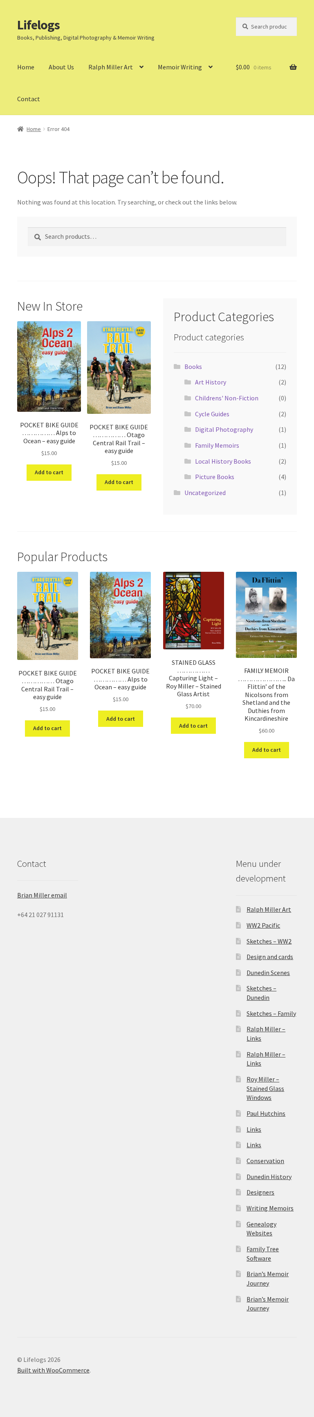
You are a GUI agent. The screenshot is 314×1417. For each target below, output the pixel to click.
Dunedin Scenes (268, 972)
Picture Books (214, 477)
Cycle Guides (212, 414)
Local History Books (223, 461)
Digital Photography (224, 429)
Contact (28, 99)
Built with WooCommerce (53, 1370)
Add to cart (49, 472)
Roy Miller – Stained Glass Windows (265, 1088)
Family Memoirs (217, 445)
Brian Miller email (42, 895)
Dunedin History (269, 1177)
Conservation (265, 1161)
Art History (210, 382)
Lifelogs (38, 25)
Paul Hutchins (266, 1113)
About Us (61, 67)
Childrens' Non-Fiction (226, 398)
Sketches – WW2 (269, 941)
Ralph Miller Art (110, 67)
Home (25, 67)
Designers (260, 1192)
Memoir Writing (180, 67)
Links (254, 1129)
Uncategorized (205, 493)
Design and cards (270, 957)
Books (193, 366)
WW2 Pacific (263, 925)
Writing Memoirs (270, 1208)
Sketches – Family (271, 1013)
